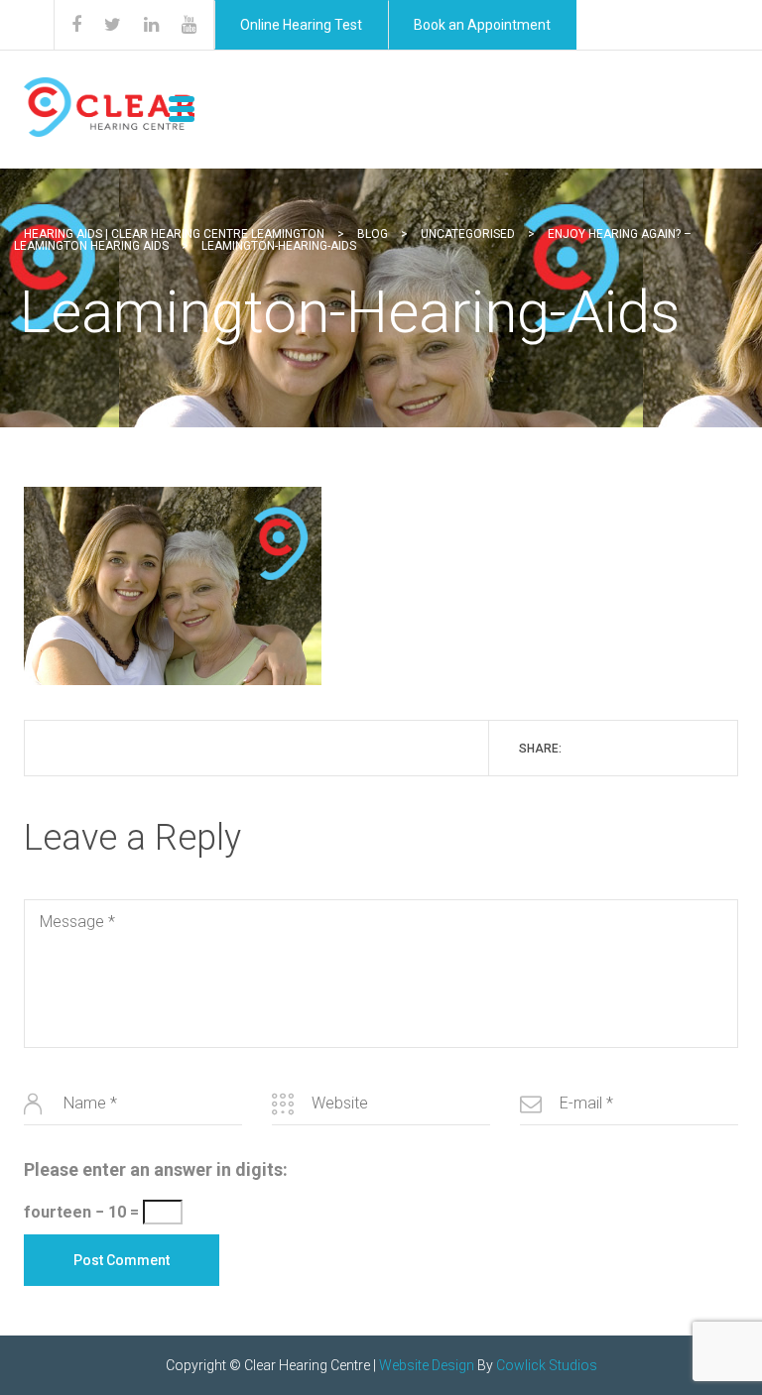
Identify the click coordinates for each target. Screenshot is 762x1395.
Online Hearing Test (301, 25)
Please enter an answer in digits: (156, 1169)
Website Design (426, 1365)
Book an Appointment (482, 25)
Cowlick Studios (546, 1365)
